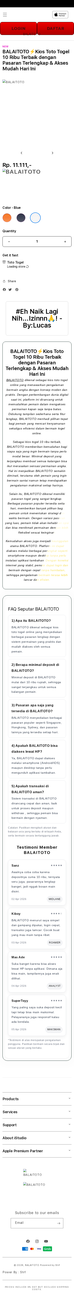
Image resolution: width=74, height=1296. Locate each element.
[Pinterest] (18, 290)
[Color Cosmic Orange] (7, 217)
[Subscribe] (58, 1223)
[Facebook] (5, 290)
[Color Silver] (35, 218)
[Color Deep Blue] (20, 217)
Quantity (9, 231)
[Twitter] (11, 290)
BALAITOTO (15, 380)
